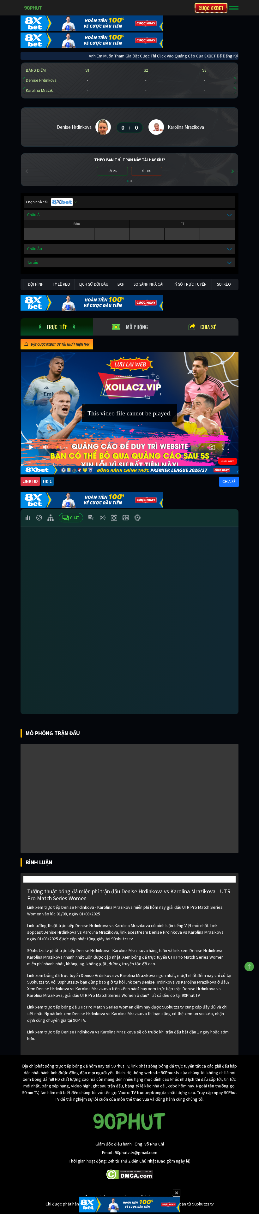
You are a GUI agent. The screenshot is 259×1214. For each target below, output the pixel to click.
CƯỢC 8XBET (211, 7)
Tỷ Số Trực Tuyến (190, 284)
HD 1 (47, 481)
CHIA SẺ (229, 481)
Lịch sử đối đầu (93, 284)
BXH (120, 284)
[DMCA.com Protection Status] (129, 1174)
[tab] (57, 327)
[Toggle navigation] (233, 8)
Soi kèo (224, 284)
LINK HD (30, 481)
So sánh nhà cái (148, 284)
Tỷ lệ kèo (61, 284)
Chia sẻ (208, 327)
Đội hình (36, 284)
